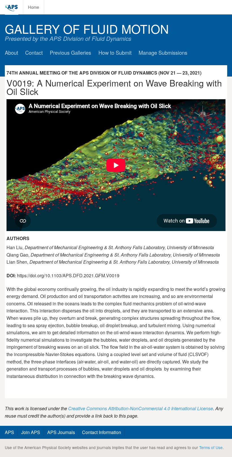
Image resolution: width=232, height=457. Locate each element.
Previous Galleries (70, 52)
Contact (34, 52)
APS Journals (61, 432)
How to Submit (115, 52)
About (11, 52)
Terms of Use (211, 447)
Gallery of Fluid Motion (87, 28)
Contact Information (101, 432)
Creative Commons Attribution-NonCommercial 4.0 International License (140, 408)
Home (33, 7)
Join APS (30, 432)
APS (9, 432)
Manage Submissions (163, 52)
